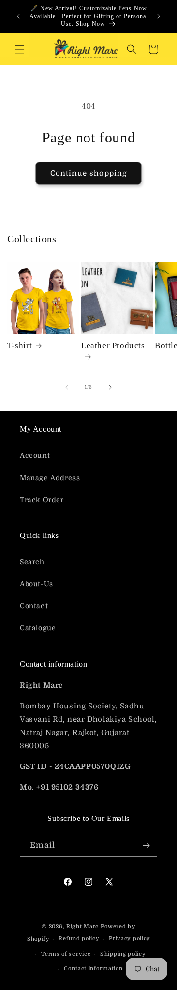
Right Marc (82, 926)
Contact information (93, 968)
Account (35, 455)
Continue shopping (88, 173)
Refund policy (79, 938)
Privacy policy (129, 938)
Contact (34, 606)
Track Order (42, 500)
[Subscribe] (146, 845)
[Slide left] (67, 387)
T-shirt (19, 345)
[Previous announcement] (18, 16)
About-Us (36, 584)
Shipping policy (123, 954)
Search (32, 562)
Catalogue (38, 628)
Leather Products (113, 345)
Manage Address (50, 477)
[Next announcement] (159, 16)
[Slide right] (110, 387)
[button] (19, 49)
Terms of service (65, 954)
